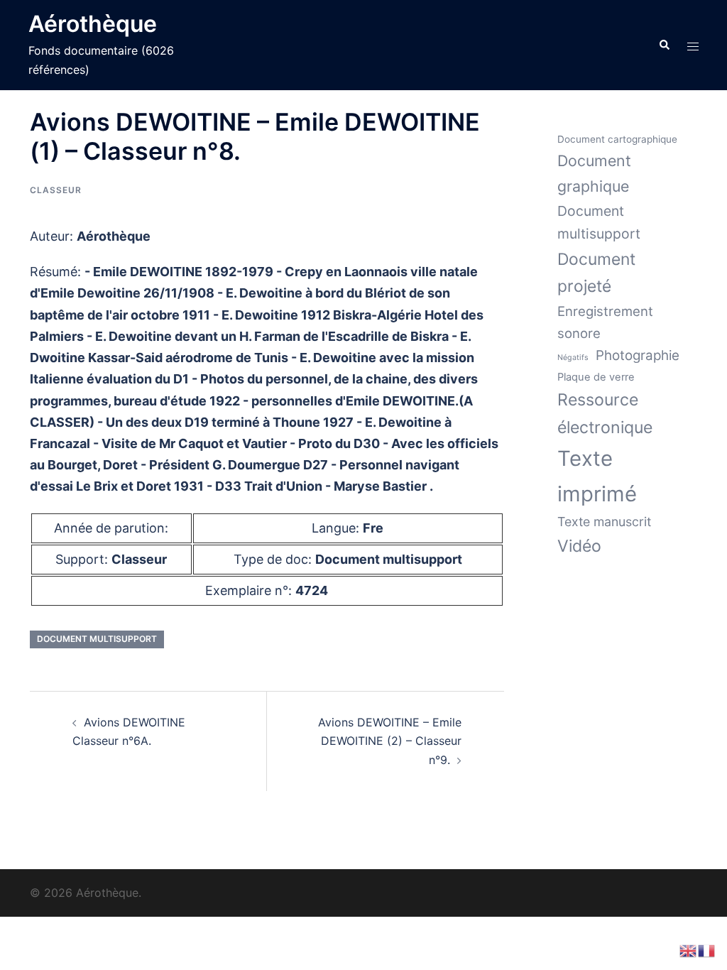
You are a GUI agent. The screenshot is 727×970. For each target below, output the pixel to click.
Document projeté (596, 272)
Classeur (56, 190)
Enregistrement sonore (605, 322)
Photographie (637, 355)
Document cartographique (617, 139)
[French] (707, 949)
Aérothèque (92, 24)
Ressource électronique (604, 413)
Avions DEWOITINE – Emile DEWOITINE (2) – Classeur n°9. (389, 741)
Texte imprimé (597, 476)
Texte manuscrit (604, 521)
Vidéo (579, 546)
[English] (688, 949)
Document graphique (594, 173)
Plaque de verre (596, 377)
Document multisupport (97, 638)
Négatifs (573, 357)
